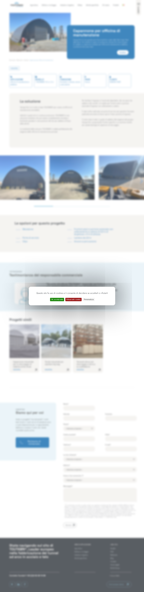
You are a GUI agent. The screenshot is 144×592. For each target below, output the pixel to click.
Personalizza (89, 299)
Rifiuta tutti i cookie (73, 299)
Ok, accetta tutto (57, 299)
